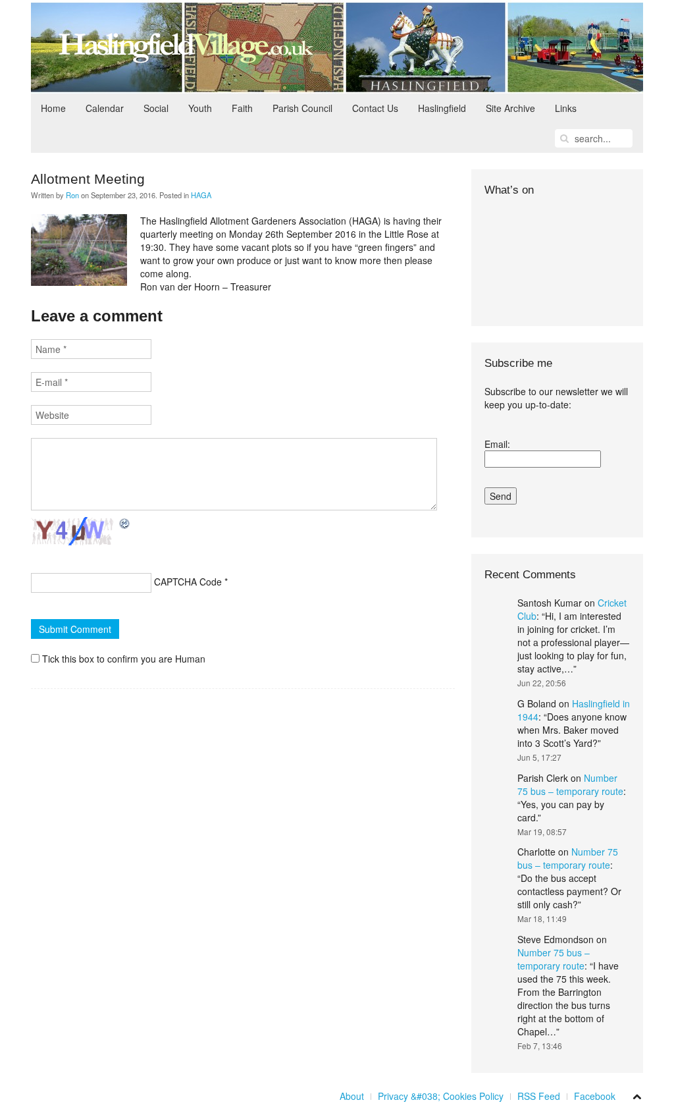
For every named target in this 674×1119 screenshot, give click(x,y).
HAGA (201, 195)
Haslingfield (442, 108)
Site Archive (510, 108)
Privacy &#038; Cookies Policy (441, 1096)
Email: (497, 443)
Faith (242, 108)
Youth (200, 108)
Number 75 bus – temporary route (570, 784)
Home (53, 108)
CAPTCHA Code (188, 581)
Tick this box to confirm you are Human (122, 658)
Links (566, 108)
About (352, 1096)
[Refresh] (125, 523)
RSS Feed (538, 1096)
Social (155, 108)
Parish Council (302, 108)
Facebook (594, 1096)
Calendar (105, 108)
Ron (72, 195)
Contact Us (375, 108)
